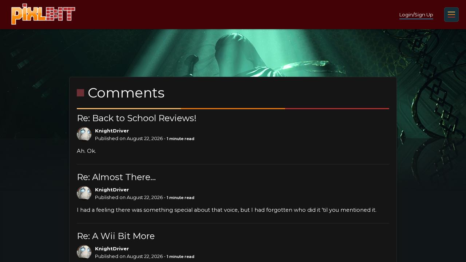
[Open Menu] (451, 14)
